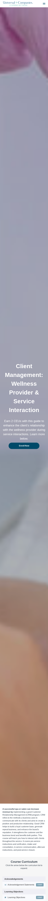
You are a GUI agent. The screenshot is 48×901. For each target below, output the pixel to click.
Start (39, 885)
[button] (44, 4)
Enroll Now (24, 446)
